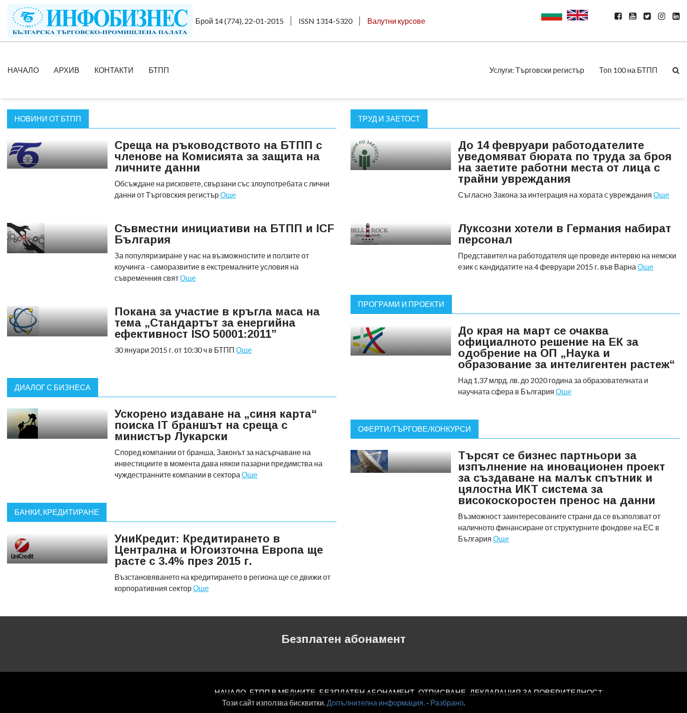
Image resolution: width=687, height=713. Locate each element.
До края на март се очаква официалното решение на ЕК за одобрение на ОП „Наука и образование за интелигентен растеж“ (566, 347)
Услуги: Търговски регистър (536, 69)
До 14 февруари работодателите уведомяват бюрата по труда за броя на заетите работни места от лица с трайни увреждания (565, 162)
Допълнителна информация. (376, 702)
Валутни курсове (396, 20)
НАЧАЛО (23, 69)
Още (228, 194)
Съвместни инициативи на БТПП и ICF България (224, 234)
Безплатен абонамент (343, 639)
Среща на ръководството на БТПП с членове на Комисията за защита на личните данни (218, 156)
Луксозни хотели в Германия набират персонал (564, 234)
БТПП (159, 69)
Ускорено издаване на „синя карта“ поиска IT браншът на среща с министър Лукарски (215, 424)
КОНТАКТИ (114, 69)
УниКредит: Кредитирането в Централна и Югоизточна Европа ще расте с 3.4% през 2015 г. (218, 549)
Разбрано (447, 702)
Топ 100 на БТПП (628, 69)
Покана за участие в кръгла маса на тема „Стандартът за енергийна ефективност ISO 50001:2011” (217, 322)
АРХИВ (66, 69)
